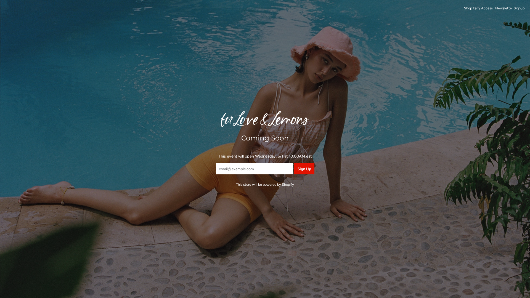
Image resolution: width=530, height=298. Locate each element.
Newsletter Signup (509, 8)
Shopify (288, 184)
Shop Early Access (478, 8)
